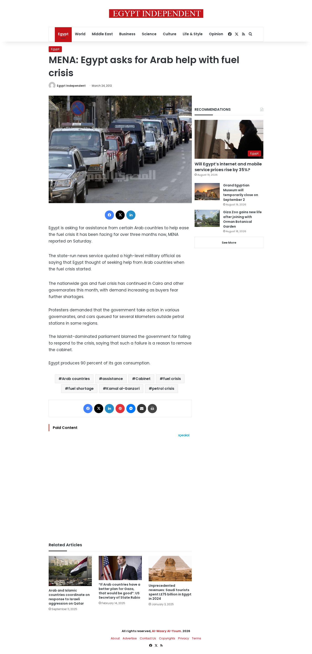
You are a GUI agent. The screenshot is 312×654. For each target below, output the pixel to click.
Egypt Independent (71, 86)
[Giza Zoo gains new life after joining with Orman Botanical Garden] (207, 218)
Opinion (216, 34)
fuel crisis (172, 378)
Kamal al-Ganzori (123, 388)
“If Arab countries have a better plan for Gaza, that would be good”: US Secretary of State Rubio (119, 591)
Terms (196, 638)
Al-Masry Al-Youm (166, 631)
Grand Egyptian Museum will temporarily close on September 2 (240, 192)
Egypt (63, 34)
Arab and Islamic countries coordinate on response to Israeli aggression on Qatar (69, 597)
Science (149, 34)
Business (127, 34)
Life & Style (193, 34)
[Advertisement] (120, 487)
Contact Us (148, 638)
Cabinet (143, 378)
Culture (169, 34)
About (115, 638)
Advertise (130, 638)
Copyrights (167, 638)
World (80, 34)
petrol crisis (163, 388)
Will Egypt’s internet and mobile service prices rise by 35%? (228, 166)
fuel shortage (81, 388)
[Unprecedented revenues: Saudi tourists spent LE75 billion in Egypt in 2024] (170, 568)
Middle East (102, 34)
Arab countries (76, 378)
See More (229, 242)
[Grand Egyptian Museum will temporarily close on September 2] (207, 191)
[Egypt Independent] (156, 13)
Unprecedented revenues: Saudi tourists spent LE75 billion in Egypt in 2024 (170, 592)
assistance (112, 378)
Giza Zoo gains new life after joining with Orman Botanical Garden (242, 219)
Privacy (183, 638)
